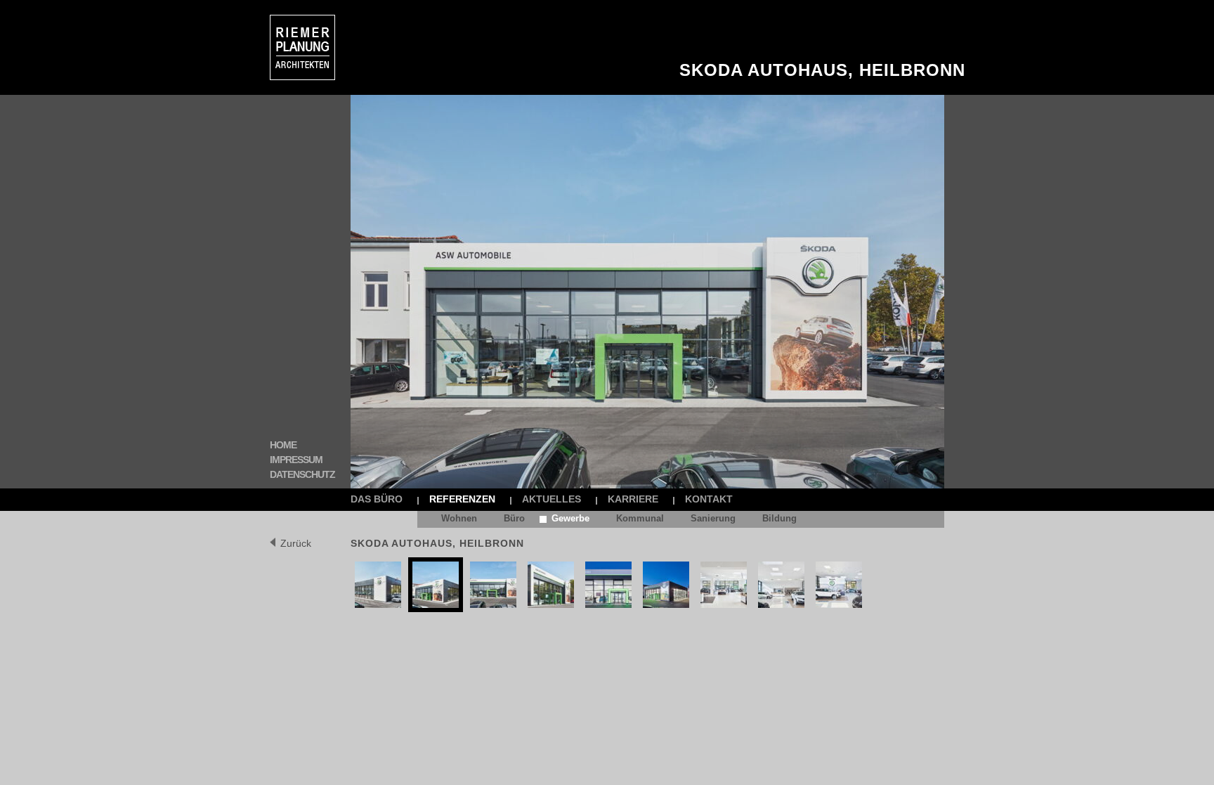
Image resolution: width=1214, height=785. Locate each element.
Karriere (633, 499)
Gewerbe (570, 518)
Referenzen (462, 499)
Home (283, 444)
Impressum (296, 459)
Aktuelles (551, 499)
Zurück (295, 543)
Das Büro (377, 499)
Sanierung (713, 518)
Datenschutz (302, 474)
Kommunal (640, 518)
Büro (514, 518)
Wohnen (459, 518)
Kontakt (709, 499)
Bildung (779, 518)
